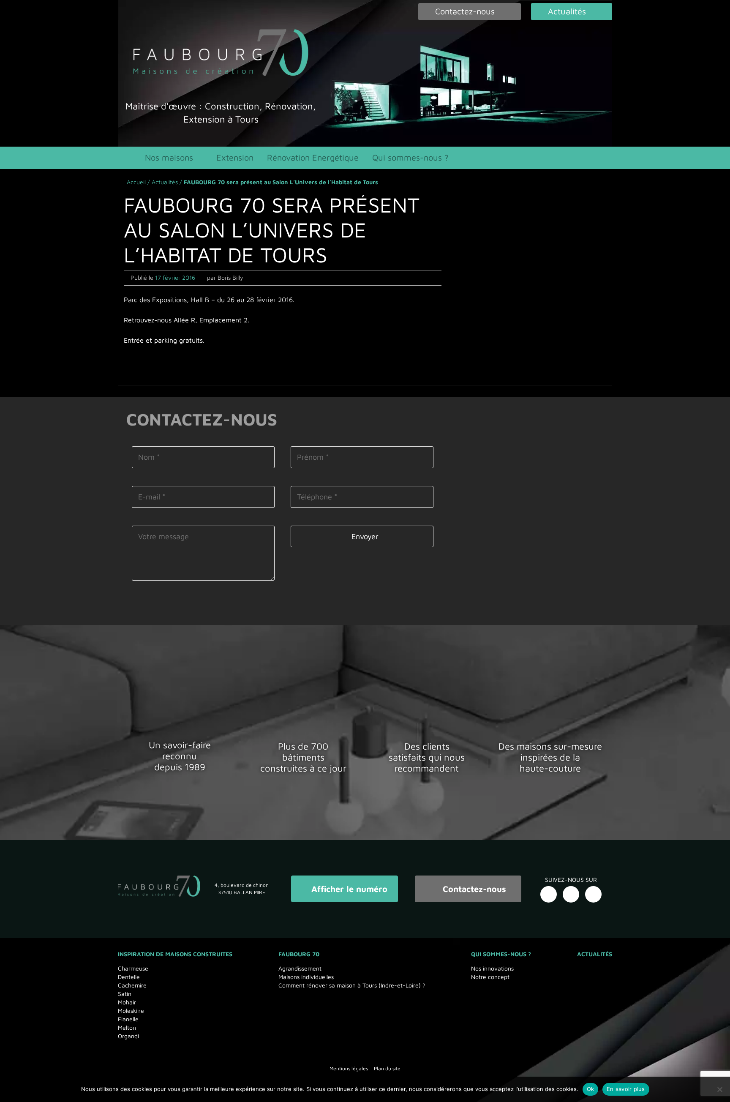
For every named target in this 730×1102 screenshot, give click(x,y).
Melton (127, 1027)
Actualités (165, 181)
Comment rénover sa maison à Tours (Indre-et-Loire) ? (351, 985)
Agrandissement (299, 968)
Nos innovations (492, 968)
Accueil (136, 181)
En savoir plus (626, 1089)
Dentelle (129, 976)
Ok (590, 1089)
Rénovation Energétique (313, 157)
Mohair (127, 1002)
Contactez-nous (473, 889)
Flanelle (128, 1019)
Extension (234, 157)
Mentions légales (349, 1068)
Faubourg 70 (298, 953)
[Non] (719, 1089)
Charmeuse (133, 968)
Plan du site (387, 1068)
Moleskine (131, 1010)
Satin (124, 993)
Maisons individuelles (306, 976)
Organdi (128, 1035)
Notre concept (490, 976)
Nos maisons (169, 157)
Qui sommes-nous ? (410, 157)
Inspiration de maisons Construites (175, 953)
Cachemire (132, 985)
